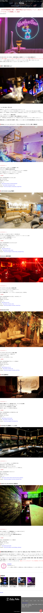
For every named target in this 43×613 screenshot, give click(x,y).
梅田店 (26, 605)
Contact (41, 1)
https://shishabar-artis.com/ (6, 367)
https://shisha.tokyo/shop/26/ (6, 545)
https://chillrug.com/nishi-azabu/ (7, 418)
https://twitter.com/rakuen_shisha (8, 303)
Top (20, 1)
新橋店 (36, 604)
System (29, 1)
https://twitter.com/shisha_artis (8, 368)
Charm (26, 1)
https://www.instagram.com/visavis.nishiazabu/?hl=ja (12, 479)
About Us (23, 1)
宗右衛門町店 (29, 605)
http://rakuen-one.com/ (5, 302)
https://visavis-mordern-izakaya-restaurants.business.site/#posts (12, 477)
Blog (32, 1)
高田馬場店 (29, 604)
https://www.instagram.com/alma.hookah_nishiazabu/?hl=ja (14, 251)
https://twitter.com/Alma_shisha (8, 250)
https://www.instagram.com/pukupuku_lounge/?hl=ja (12, 186)
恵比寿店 (26, 604)
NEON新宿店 (40, 604)
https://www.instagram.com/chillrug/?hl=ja (11, 421)
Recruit (38, 1)
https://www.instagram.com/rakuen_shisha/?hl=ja (12, 305)
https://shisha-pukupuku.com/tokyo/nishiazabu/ (9, 183)
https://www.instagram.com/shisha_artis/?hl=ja (11, 370)
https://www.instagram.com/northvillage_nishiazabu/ (12, 547)
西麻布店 (33, 604)
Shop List (35, 1)
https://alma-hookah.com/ (6, 248)
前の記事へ (1, 592)
